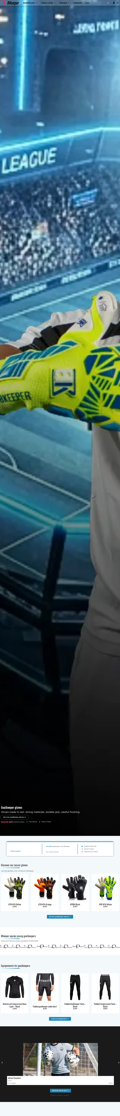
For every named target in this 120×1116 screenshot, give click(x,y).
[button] (109, 3)
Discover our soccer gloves (14, 865)
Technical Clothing (47, 3)
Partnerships (77, 3)
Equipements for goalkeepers (15, 965)
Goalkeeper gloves (29, 3)
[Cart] (118, 3)
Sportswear (63, 3)
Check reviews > (15, 851)
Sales (87, 3)
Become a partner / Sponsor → (60, 1095)
